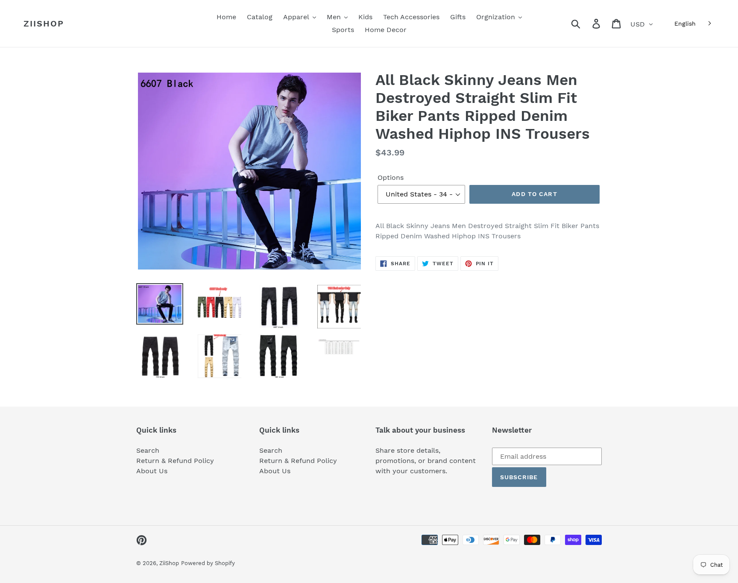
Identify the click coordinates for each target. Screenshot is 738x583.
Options (391, 177)
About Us (151, 471)
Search (147, 450)
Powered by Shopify (208, 563)
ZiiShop (43, 23)
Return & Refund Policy (175, 461)
